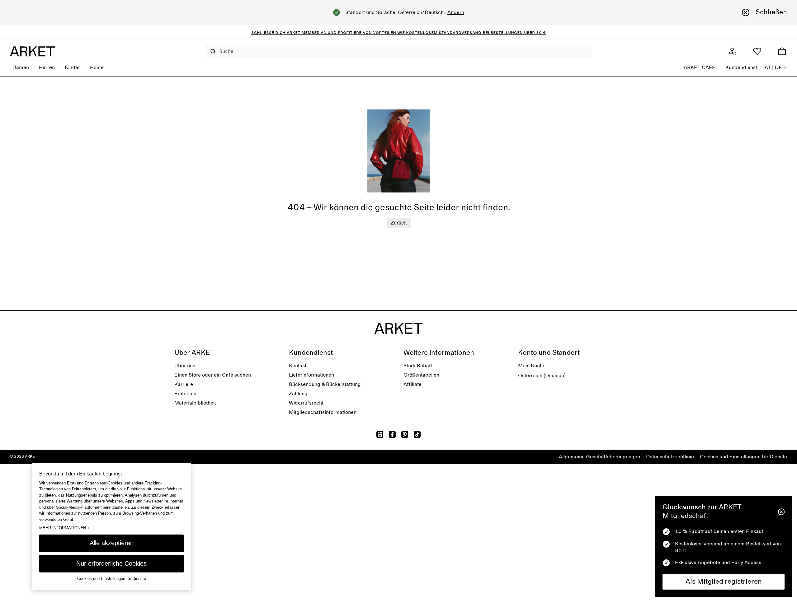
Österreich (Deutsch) (542, 375)
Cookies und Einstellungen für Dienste (743, 456)
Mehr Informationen (64, 527)
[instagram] (380, 434)
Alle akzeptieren (112, 542)
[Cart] (782, 51)
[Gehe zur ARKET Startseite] (32, 51)
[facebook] (392, 434)
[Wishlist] (757, 51)
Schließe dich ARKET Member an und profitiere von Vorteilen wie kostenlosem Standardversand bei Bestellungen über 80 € (398, 32)
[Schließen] (781, 512)
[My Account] (732, 51)
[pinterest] (404, 434)
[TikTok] (417, 434)
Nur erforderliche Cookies (111, 563)
